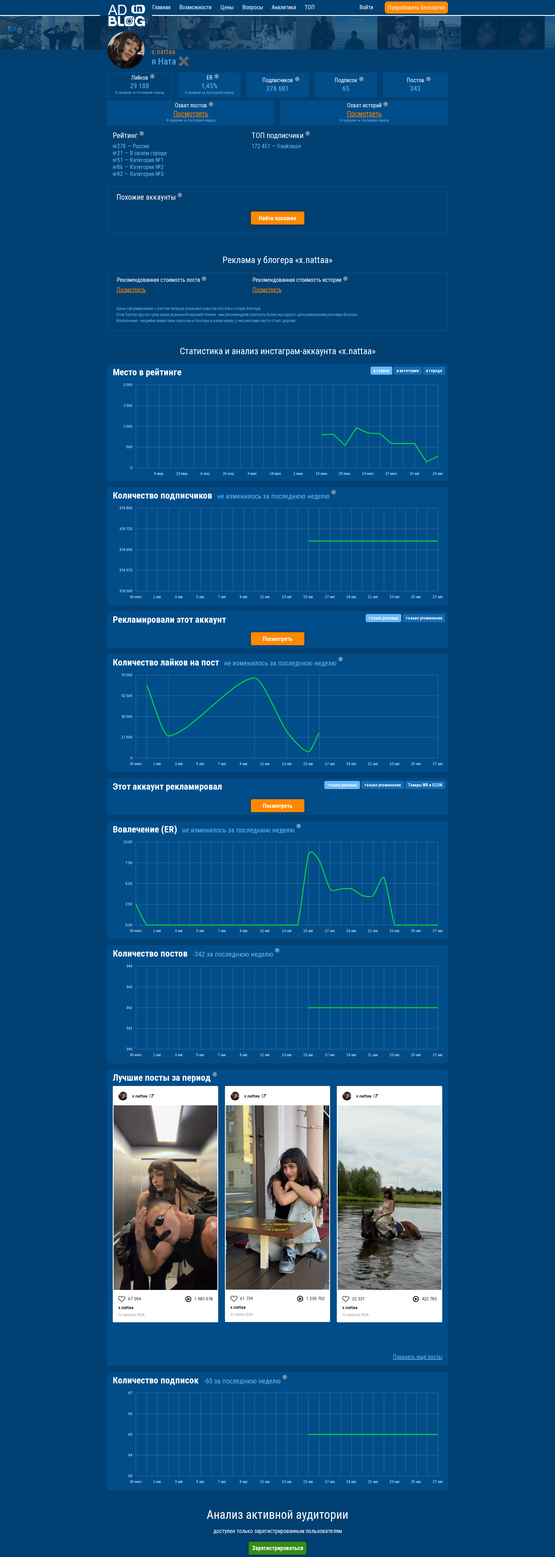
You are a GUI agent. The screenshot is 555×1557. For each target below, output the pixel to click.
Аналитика (284, 7)
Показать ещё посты (417, 1356)
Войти (366, 7)
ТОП (310, 7)
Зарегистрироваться (277, 1548)
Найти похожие (277, 218)
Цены (227, 7)
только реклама (383, 618)
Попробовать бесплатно (416, 7)
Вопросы (252, 7)
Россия (141, 146)
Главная (161, 7)
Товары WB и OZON (425, 785)
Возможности (195, 7)
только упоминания (424, 618)
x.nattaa (163, 52)
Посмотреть (278, 638)
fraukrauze (289, 146)
